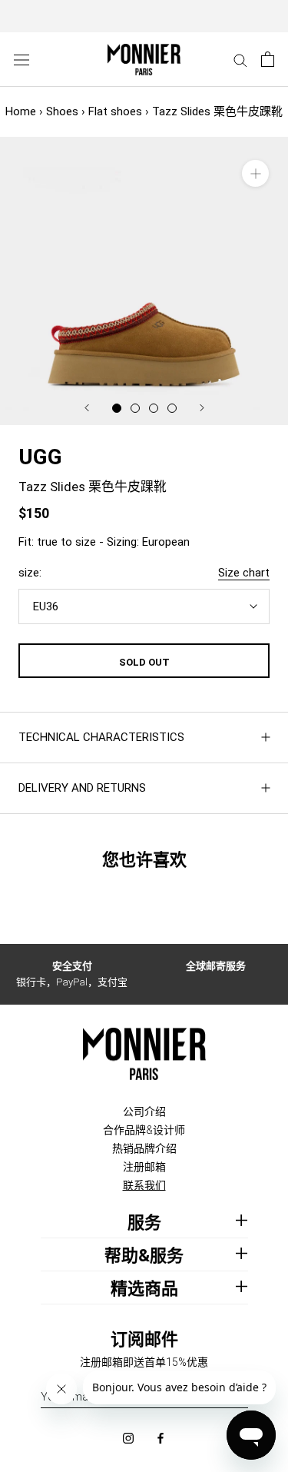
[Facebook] (160, 1437)
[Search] (240, 59)
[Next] (202, 407)
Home (20, 111)
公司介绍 (144, 1111)
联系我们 (144, 1185)
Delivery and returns (82, 788)
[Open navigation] (21, 59)
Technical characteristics (101, 737)
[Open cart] (267, 59)
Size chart (244, 573)
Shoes (62, 111)
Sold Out (144, 662)
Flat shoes (115, 111)
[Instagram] (128, 1437)
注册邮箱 (144, 1167)
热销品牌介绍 (144, 1148)
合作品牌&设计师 (144, 1130)
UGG (40, 457)
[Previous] (86, 407)
